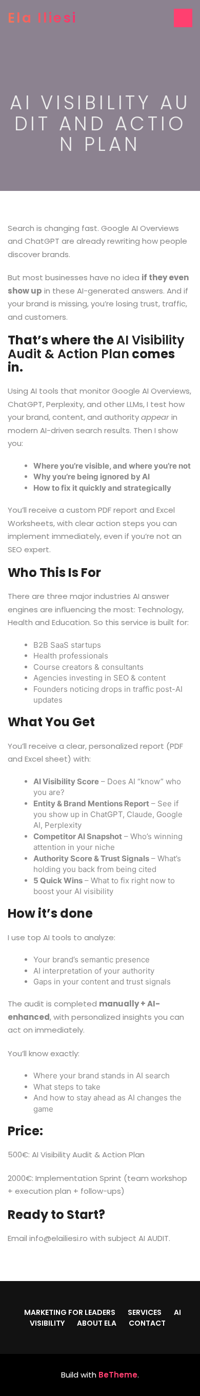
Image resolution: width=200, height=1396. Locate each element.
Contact (147, 1323)
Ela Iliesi (42, 18)
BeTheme (117, 1374)
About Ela (96, 1323)
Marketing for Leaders (69, 1312)
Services (145, 1312)
